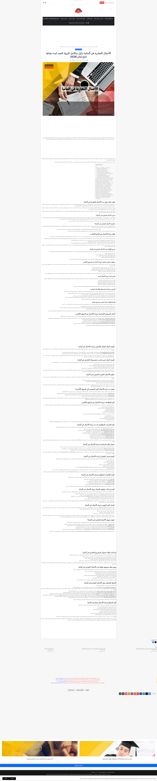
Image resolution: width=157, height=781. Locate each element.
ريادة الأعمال (70, 690)
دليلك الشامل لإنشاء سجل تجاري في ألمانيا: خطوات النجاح (146, 648)
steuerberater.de (109, 356)
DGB (92, 516)
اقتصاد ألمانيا (86, 421)
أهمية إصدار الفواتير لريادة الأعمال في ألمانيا (103, 187)
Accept (5, 778)
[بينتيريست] (138, 693)
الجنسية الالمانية (89, 18)
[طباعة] (120, 693)
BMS (72, 496)
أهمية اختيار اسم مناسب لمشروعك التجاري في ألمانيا (104, 180)
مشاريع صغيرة (87, 413)
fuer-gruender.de (72, 471)
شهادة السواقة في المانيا (76, 229)
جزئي (92, 493)
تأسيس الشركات (95, 259)
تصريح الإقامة (112, 251)
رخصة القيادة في (59, 679)
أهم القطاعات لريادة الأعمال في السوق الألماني (103, 183)
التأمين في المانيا (72, 18)
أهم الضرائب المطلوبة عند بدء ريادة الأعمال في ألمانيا (104, 185)
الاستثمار (111, 204)
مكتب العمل (93, 587)
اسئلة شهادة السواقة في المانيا (78, 0)
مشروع (94, 209)
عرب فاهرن (59, 678)
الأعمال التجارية (79, 690)
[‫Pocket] (126, 693)
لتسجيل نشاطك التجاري (95, 318)
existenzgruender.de (95, 386)
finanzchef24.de (88, 486)
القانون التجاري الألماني (109, 398)
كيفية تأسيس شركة (51, 310)
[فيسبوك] (149, 693)
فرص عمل (85, 211)
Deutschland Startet (89, 399)
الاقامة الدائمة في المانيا (80, 18)
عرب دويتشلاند (93, 772)
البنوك (83, 526)
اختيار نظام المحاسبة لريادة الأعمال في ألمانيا (104, 186)
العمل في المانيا (90, 46)
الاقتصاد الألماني (105, 204)
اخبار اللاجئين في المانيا (124, 18)
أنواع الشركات (98, 393)
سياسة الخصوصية (32, 18)
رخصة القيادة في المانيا (109, 18)
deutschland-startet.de (95, 529)
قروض (89, 528)
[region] (78, 778)
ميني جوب (88, 493)
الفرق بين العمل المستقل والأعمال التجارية (104, 175)
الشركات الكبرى (112, 212)
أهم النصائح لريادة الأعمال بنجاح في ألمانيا (103, 197)
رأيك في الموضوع (78, 765)
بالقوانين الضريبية (97, 427)
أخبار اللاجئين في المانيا (55, 682)
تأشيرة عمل (109, 264)
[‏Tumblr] (141, 693)
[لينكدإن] (143, 693)
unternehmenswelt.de (88, 531)
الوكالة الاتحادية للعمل (102, 524)
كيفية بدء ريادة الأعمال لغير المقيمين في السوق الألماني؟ (105, 182)
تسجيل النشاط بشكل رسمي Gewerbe (59, 238)
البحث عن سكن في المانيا (98, 18)
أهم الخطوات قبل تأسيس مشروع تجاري (103, 176)
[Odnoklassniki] (129, 693)
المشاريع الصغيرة (58, 211)
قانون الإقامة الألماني (74, 240)
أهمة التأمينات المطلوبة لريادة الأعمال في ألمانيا (104, 188)
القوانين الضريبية (89, 244)
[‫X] (146, 693)
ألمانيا (87, 690)
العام (96, 479)
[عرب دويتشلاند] (78, 10)
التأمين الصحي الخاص (101, 479)
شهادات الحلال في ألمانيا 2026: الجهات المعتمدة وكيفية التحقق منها (87, 2)
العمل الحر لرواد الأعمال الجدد (102, 174)
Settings (12, 778)
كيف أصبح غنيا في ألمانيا (49, 648)
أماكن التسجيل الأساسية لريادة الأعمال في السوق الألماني (105, 177)
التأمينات (69, 477)
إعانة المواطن (80, 525)
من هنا (63, 678)
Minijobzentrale (89, 496)
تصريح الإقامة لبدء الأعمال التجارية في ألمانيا (104, 172)
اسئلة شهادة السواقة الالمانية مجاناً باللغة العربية (50, 18)
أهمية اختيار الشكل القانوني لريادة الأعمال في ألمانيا (104, 179)
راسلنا (39, 18)
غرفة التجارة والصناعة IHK (104, 323)
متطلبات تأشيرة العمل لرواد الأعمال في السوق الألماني (105, 173)
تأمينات (97, 477)
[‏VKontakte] (132, 693)
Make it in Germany (53, 421)
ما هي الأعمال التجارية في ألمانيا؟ (102, 168)
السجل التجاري (94, 394)
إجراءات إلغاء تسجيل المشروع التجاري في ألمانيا (104, 193)
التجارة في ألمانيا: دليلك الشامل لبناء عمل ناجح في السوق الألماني (93, 648)
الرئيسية (131, 18)
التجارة (89, 238)
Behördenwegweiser (53, 318)
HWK (65, 355)
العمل (97, 307)
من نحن (26, 18)
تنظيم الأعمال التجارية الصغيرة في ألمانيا (102, 181)
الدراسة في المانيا (64, 18)
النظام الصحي (86, 479)
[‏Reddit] (135, 693)
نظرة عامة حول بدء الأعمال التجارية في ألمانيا (103, 167)
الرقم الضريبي (89, 320)
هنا (77, 579)
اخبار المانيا (116, 18)
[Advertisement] (78, 34)
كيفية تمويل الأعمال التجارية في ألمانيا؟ (103, 192)
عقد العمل (109, 493)
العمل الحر (112, 278)
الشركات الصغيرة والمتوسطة (56, 204)
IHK (72, 355)
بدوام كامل (95, 493)
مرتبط (99, 198)
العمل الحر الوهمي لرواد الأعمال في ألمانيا (103, 191)
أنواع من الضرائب (71, 427)
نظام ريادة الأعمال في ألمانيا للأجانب (101, 171)
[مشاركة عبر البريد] (123, 693)
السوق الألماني (84, 207)
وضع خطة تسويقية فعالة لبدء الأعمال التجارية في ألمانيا (105, 194)
